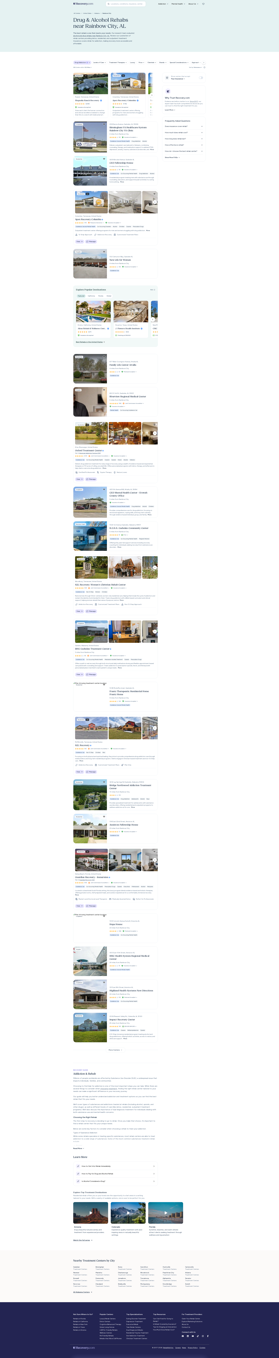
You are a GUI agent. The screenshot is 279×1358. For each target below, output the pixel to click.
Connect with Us (189, 1332)
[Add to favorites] (104, 124)
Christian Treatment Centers (136, 1338)
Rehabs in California (80, 1321)
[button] (88, 67)
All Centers (77, 13)
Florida (100, 296)
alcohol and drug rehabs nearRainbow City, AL (91, 36)
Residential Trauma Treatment (137, 1333)
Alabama (97, 13)
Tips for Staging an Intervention (165, 1327)
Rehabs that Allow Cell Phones (111, 1338)
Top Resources (159, 1314)
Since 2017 (194, 101)
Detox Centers (105, 1321)
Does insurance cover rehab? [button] (176, 126)
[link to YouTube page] (193, 1336)
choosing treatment (108, 1089)
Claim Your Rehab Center (191, 1319)
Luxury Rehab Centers (108, 1319)
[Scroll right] (204, 63)
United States (87, 13)
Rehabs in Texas (79, 1327)
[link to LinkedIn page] (188, 1336)
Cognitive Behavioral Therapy (110, 1324)
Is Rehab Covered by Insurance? (164, 1324)
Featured (81, 296)
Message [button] (92, 241)
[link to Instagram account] (203, 1336)
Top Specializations (134, 1314)
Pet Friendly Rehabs (107, 1336)
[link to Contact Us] (183, 1336)
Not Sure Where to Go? (83, 1314)
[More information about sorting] (204, 67)
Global (109, 296)
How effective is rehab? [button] (174, 145)
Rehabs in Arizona (79, 1330)
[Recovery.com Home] (83, 4)
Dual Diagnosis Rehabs (134, 1330)
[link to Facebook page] (208, 1336)
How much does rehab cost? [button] (176, 132)
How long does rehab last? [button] (175, 139)
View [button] (78, 241)
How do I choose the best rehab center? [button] (181, 151)
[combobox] (126, 4)
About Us (185, 1324)
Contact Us (186, 1327)
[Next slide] (152, 95)
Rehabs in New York (80, 1324)
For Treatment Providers (192, 1314)
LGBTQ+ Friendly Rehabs (109, 1330)
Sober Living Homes (107, 1327)
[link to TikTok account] (198, 1336)
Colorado (116, 1227)
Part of (88, 453)
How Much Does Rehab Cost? (164, 1330)
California (91, 296)
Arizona (77, 1227)
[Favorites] (203, 4)
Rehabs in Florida (79, 1319)
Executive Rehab (132, 1324)
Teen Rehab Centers (133, 1327)
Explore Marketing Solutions (192, 1321)
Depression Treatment (134, 1321)
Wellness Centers (106, 1333)
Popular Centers (106, 1314)
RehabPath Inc (168, 1348)
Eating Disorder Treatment (136, 1319)
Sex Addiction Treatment (135, 1336)
